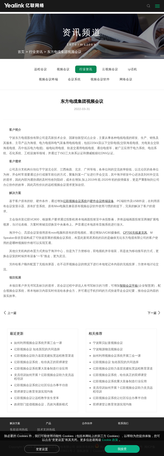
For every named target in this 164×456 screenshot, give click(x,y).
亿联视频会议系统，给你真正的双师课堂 (41, 362)
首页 (21, 52)
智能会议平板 (129, 285)
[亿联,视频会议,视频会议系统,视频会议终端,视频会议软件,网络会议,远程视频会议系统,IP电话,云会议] (24, 6)
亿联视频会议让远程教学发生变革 (36, 398)
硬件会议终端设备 (102, 201)
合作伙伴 (87, 423)
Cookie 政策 (110, 439)
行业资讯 (36, 52)
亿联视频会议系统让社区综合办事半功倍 (41, 385)
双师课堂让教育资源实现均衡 (33, 391)
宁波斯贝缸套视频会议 (108, 343)
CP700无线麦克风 (135, 232)
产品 (48, 423)
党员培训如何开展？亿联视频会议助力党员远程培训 (44, 376)
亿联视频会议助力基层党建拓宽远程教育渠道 (44, 355)
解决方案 (15, 423)
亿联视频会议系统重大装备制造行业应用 (41, 368)
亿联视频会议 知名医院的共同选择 (37, 349)
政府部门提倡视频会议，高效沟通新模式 (41, 404)
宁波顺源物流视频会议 (108, 349)
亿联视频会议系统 (75, 201)
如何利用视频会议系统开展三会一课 (38, 343)
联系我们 (123, 423)
